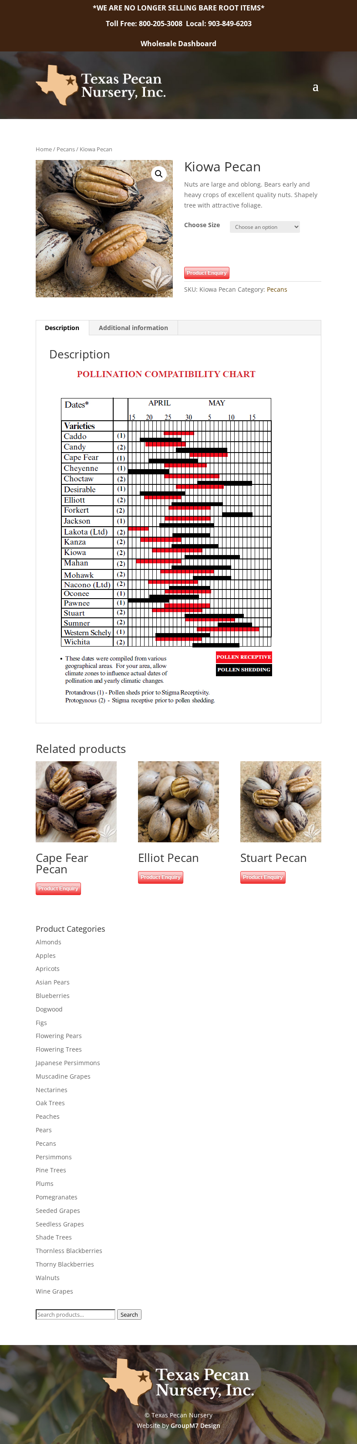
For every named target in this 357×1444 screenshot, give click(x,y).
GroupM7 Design (195, 1425)
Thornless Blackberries (69, 1250)
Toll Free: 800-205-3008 (145, 23)
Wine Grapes (54, 1291)
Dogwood (49, 1009)
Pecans (66, 149)
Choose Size (202, 225)
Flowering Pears (59, 1036)
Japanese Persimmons (68, 1063)
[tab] (62, 327)
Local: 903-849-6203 (219, 23)
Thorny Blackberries (65, 1264)
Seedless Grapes (60, 1224)
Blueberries (53, 995)
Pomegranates (56, 1197)
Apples (46, 955)
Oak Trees (50, 1103)
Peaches (48, 1116)
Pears (44, 1130)
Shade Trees (54, 1237)
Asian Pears (53, 982)
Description (62, 328)
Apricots (48, 968)
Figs (41, 1022)
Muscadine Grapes (63, 1076)
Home (44, 149)
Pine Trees (51, 1170)
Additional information (133, 328)
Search (129, 1314)
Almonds (48, 942)
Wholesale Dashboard (178, 43)
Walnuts (48, 1278)
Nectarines (51, 1090)
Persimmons (54, 1157)
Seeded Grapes (58, 1210)
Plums (45, 1183)
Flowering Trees (59, 1049)
